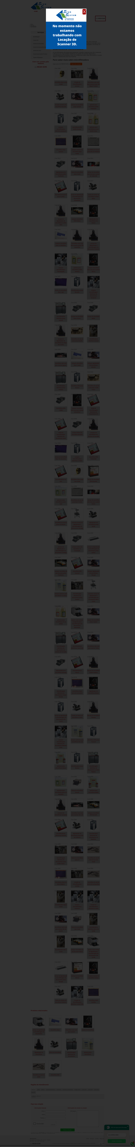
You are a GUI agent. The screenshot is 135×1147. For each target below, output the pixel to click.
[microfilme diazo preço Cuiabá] (60, 74)
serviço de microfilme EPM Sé (77, 977)
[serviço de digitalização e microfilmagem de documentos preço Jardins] (93, 538)
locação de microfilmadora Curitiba (77, 884)
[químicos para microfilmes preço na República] (60, 782)
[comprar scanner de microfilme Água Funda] (77, 141)
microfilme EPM (55, 1075)
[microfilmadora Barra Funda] (60, 941)
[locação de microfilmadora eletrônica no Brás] (93, 896)
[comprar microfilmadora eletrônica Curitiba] (77, 448)
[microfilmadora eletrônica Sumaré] (93, 330)
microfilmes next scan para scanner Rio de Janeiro (61, 929)
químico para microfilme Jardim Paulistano (93, 106)
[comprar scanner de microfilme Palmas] (93, 967)
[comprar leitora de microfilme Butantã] (77, 424)
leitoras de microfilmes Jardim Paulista (93, 671)
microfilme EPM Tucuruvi (77, 572)
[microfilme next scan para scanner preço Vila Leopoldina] (77, 235)
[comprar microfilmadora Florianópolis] (60, 259)
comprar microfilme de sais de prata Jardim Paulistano (61, 573)
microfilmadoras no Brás (60, 480)
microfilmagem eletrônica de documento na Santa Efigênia (93, 768)
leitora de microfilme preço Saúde (77, 173)
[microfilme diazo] (55, 1021)
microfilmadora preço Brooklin (77, 291)
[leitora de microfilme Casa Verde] (77, 919)
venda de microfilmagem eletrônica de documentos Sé (93, 411)
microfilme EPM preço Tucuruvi (93, 740)
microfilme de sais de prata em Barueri (61, 523)
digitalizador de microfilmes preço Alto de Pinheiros (77, 835)
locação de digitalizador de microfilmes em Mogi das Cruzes (61, 341)
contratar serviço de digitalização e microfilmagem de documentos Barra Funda (93, 597)
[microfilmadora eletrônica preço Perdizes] (60, 377)
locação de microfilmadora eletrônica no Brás (93, 906)
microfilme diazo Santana (60, 150)
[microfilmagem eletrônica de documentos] (71, 1044)
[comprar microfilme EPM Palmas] (77, 210)
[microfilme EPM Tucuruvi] (77, 563)
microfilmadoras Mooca (77, 671)
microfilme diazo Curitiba (93, 1001)
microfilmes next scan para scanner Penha (93, 647)
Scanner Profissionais (38, 57)
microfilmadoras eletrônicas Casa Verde (77, 647)
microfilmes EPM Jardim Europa (77, 128)
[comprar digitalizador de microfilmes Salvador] (93, 355)
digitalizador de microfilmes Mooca (93, 692)
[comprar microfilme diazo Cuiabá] (77, 355)
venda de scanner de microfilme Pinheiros (60, 1001)
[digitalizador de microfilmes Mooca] (93, 683)
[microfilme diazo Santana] (60, 141)
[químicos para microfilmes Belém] (93, 782)
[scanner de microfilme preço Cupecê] (93, 611)
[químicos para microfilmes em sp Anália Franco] (93, 119)
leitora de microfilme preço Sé (77, 859)
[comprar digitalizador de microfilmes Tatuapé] (93, 563)
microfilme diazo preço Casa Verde (77, 480)
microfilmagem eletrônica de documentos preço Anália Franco (61, 860)
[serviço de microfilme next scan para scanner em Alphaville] (93, 164)
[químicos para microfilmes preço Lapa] (60, 491)
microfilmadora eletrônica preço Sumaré (60, 318)
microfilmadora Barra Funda (61, 950)
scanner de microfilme (88, 1030)
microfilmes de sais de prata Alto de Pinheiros (93, 150)
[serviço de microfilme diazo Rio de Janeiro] (60, 448)
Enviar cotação (67, 1130)
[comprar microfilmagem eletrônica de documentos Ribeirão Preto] (60, 731)
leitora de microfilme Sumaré (77, 791)
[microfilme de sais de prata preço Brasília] (77, 330)
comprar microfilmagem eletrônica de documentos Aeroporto (93, 293)
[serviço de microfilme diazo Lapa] (60, 282)
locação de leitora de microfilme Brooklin (60, 105)
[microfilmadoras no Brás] (60, 471)
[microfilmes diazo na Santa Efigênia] (60, 874)
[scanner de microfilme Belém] (93, 308)
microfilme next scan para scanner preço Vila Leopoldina (77, 245)
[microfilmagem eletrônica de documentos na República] (93, 825)
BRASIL (42, 1089)
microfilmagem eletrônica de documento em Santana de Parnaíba (60, 649)
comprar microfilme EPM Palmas (77, 220)
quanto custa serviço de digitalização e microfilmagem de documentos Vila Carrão (93, 953)
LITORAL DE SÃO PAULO (68, 1089)
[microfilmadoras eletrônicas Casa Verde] (77, 638)
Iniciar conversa (117, 1141)
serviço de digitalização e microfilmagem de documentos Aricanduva (77, 197)
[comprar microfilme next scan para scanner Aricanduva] (77, 400)
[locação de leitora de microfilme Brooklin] (60, 96)
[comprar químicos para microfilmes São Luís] (77, 731)
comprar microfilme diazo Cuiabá (77, 364)
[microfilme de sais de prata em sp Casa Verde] (93, 849)
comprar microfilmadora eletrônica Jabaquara (60, 129)
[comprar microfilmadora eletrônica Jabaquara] (60, 119)
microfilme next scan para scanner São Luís (77, 814)
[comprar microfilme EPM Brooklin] (93, 804)
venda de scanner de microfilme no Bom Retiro (93, 196)
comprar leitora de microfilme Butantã (77, 433)
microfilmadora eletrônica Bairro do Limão (93, 929)
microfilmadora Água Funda (61, 905)
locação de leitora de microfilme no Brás (77, 716)
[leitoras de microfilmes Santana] (93, 707)
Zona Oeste (96, 1089)
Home (36, 11)
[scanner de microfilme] (87, 1021)
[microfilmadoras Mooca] (77, 662)
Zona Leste (84, 1089)
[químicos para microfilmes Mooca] (60, 758)
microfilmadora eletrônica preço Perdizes (60, 387)
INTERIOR (59, 1089)
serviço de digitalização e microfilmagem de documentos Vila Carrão (61, 718)
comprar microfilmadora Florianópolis (61, 269)
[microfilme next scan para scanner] (71, 1021)
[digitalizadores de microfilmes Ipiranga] (60, 662)
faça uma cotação (76, 64)
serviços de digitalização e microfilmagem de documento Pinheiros (93, 246)
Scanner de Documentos (38, 43)
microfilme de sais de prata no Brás (61, 195)
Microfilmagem (36, 36)
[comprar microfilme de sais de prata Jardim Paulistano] (60, 563)
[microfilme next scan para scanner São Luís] (77, 804)
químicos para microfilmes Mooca (61, 767)
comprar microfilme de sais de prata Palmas (77, 950)
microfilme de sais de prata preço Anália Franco (93, 387)
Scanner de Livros (37, 50)
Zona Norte (90, 1089)
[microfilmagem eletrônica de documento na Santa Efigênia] (93, 758)
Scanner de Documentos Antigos (40, 47)
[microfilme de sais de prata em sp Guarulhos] (93, 874)
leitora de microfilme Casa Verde (77, 928)
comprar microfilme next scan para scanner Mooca (93, 269)
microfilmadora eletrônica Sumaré (93, 340)
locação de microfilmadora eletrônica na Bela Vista (77, 1002)
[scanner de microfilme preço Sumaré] (77, 96)
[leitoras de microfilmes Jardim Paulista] (93, 662)
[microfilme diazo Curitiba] (93, 992)
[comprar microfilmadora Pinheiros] (77, 896)
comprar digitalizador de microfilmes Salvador (93, 365)
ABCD (38, 1089)
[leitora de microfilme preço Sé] (77, 849)
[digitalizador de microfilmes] (38, 1044)
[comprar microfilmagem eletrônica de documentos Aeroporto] (93, 282)
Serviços (41, 32)
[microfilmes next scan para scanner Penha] (93, 638)
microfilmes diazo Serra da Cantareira (77, 692)
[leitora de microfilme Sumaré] (77, 782)
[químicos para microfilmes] (87, 1044)
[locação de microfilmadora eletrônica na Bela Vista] (77, 992)
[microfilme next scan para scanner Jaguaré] (60, 355)
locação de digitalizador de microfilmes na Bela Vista (60, 221)
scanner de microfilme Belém (93, 317)
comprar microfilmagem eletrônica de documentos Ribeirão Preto (61, 743)
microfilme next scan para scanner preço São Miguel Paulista (93, 84)
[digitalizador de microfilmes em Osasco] (93, 210)
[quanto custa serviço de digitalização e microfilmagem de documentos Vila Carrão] (93, 941)
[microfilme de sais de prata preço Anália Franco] (93, 377)
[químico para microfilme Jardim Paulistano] (93, 96)
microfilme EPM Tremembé (93, 458)
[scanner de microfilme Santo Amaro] (77, 308)
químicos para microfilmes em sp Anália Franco (93, 129)
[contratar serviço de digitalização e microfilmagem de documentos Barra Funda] (93, 585)
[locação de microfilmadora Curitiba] (77, 874)
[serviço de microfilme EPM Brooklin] (93, 471)
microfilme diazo (55, 1030)
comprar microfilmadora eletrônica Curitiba (77, 458)
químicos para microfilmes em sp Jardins (61, 621)
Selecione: (34, 1089)
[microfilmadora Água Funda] (60, 896)
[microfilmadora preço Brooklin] (77, 282)
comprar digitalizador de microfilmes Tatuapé (93, 573)
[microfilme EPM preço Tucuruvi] (93, 731)
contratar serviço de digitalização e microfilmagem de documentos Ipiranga (77, 525)
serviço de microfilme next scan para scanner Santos (93, 502)
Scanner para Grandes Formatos (40, 54)
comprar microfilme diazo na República (60, 244)
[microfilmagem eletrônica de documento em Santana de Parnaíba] (60, 638)
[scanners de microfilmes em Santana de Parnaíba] (93, 424)
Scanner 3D (35, 40)
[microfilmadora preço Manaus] (77, 758)
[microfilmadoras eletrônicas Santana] (60, 825)
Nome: (43, 1111)
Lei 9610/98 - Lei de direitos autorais (48, 1133)
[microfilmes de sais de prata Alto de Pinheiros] (93, 141)
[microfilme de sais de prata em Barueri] (60, 514)
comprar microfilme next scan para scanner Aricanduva (77, 410)
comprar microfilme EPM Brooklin (93, 814)
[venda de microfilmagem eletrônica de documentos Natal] (60, 424)
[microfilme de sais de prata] (38, 1066)
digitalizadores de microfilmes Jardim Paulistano (61, 174)
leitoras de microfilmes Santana (93, 716)
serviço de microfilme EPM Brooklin (93, 480)
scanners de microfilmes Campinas (61, 814)
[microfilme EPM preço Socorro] (77, 377)
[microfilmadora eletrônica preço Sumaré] (60, 308)
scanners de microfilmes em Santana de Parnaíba (93, 434)
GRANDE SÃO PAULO (50, 1089)
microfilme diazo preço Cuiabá (61, 83)
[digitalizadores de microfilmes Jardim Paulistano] (60, 164)
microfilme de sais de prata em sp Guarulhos (93, 883)
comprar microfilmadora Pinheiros (77, 906)
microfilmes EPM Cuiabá (60, 409)
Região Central (77, 1089)
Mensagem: (73, 1111)
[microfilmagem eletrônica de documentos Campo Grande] (60, 683)
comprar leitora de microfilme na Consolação (77, 548)
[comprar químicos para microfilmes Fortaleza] (60, 585)
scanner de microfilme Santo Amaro (77, 317)
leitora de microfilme (55, 1052)
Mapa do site (103, 1138)
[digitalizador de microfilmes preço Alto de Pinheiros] (77, 825)
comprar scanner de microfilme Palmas (93, 977)
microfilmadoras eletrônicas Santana (61, 834)
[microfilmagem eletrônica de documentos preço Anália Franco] (60, 849)
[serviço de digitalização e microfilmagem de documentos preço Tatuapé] (60, 967)
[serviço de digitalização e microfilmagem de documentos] (38, 1021)
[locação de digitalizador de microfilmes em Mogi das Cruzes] (60, 330)
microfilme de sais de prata (39, 1075)
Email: (43, 1114)
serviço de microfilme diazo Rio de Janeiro (61, 458)
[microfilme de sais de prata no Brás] (60, 186)
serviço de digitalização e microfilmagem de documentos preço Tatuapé (61, 978)
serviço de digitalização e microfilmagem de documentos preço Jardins (93, 549)
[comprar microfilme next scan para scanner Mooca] (93, 259)
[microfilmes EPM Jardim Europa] (77, 119)
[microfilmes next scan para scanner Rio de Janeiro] (60, 919)
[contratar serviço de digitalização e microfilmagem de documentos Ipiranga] (77, 514)
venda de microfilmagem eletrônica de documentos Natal (61, 435)
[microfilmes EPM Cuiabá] (60, 400)
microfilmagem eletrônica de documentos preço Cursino (77, 596)
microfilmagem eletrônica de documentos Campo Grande (60, 694)
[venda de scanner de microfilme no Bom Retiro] (93, 186)
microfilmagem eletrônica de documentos (71, 1054)
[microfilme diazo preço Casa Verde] (77, 471)
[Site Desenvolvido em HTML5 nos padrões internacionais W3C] (102, 1144)
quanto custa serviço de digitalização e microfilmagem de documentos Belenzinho (77, 623)
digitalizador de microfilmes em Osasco (93, 221)
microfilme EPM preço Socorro (77, 386)
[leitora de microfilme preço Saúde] (77, 164)
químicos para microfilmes (88, 1053)
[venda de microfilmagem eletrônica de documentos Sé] (93, 400)
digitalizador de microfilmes (39, 1053)
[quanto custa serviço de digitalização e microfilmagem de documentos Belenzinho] (77, 611)
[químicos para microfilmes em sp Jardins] (60, 611)
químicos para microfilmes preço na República (61, 792)
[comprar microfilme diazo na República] (60, 235)
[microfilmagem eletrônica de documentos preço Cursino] (77, 585)
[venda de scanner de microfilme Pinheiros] (60, 992)
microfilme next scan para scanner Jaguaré (61, 364)
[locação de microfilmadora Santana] (77, 74)
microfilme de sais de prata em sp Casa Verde (93, 859)
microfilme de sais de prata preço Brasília (77, 340)
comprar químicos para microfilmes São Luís (77, 740)
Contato (97, 1138)
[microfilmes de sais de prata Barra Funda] (77, 491)
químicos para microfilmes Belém (93, 791)
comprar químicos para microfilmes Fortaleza (61, 594)
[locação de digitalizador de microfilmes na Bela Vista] (60, 210)
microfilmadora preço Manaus (77, 767)
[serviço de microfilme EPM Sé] (77, 967)
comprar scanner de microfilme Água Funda (77, 151)
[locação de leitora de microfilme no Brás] (77, 707)
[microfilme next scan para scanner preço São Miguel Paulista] (93, 74)
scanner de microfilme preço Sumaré (77, 105)
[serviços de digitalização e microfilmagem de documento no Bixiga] (60, 538)
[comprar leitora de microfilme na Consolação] (77, 538)
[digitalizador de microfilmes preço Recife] (93, 514)
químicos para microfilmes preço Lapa (61, 502)
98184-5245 (101, 18)
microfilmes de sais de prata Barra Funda (77, 501)
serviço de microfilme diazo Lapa (61, 291)
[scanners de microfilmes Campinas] (60, 804)
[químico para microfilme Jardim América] (77, 259)
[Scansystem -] (41, 4)
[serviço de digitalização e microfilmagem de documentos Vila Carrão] (60, 707)
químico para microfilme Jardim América (77, 269)
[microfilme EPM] (55, 1066)
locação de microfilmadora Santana (77, 84)
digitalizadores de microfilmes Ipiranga (60, 671)
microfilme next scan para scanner (71, 1030)
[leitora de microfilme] (55, 1044)
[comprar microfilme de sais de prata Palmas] (77, 941)
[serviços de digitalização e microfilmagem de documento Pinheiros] (93, 235)
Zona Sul (33, 1092)
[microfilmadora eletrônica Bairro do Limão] (93, 919)
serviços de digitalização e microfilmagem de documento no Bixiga (61, 549)
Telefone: (42, 1118)
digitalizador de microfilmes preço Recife (93, 524)
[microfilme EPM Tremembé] (93, 448)
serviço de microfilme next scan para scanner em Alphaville (93, 174)
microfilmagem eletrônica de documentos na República (93, 836)
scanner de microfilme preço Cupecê (93, 621)
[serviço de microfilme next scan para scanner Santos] (93, 491)
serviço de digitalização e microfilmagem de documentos (38, 1031)
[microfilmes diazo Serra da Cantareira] (77, 683)
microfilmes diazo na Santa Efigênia (60, 883)
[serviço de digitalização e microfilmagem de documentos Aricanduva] (77, 186)
